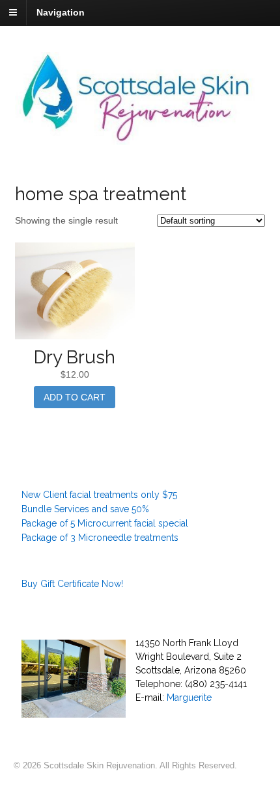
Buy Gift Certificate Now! (72, 584)
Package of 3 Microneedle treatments (99, 537)
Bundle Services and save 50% (85, 509)
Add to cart (74, 397)
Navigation (60, 12)
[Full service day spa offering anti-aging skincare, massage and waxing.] (140, 138)
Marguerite (189, 697)
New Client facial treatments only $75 (99, 494)
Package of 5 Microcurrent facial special (104, 523)
